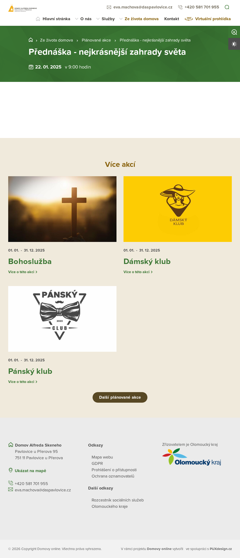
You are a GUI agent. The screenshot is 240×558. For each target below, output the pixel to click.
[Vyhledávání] (227, 7)
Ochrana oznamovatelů (113, 476)
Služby (108, 18)
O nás (86, 18)
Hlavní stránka (56, 18)
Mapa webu (102, 457)
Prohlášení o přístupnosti (114, 469)
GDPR (97, 463)
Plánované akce (96, 40)
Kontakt (171, 18)
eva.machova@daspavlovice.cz (142, 7)
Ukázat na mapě (30, 470)
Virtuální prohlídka (213, 18)
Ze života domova (142, 18)
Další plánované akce (120, 397)
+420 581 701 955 (202, 7)
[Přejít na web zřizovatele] (197, 457)
